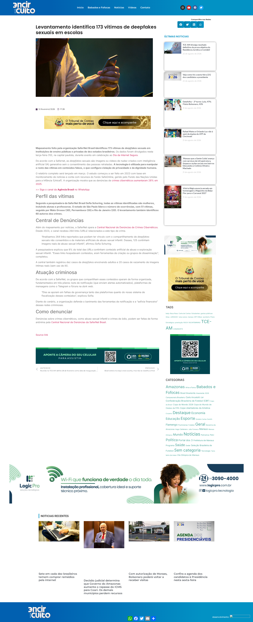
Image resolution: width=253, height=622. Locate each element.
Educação (173, 418)
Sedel (188, 445)
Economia (198, 413)
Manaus (203, 429)
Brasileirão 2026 (202, 393)
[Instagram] (182, 7)
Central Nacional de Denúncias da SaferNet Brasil (78, 322)
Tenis (213, 451)
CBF (202, 397)
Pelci (212, 435)
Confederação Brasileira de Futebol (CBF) (187, 400)
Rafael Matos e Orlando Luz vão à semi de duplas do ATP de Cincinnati (198, 134)
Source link (42, 334)
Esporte (188, 418)
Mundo (178, 434)
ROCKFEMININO (194, 323)
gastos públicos (207, 313)
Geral (200, 424)
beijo (167, 313)
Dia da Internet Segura (125, 155)
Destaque (182, 412)
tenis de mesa (171, 455)
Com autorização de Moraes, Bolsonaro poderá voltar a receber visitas (148, 577)
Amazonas (175, 386)
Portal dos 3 (185, 440)
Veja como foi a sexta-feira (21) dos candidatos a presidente (197, 75)
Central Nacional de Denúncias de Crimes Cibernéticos (127, 227)
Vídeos (132, 7)
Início (80, 7)
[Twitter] (201, 7)
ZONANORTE (178, 329)
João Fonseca (193, 429)
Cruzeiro (169, 413)
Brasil (183, 393)
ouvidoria (206, 317)
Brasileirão (191, 393)
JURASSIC (174, 317)
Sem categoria (187, 450)
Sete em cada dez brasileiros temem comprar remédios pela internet (58, 577)
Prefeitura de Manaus (203, 440)
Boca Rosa (174, 313)
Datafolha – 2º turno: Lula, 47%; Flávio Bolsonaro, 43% (197, 102)
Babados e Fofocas (99, 7)
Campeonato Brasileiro (175, 397)
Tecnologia (205, 451)
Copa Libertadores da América (195, 408)
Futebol (191, 425)
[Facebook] (195, 7)
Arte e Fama (191, 387)
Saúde (180, 445)
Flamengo (171, 424)
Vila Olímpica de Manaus (188, 455)
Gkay (168, 317)
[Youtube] (189, 7)
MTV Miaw (198, 317)
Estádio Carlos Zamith (204, 419)
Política (172, 440)
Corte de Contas (185, 313)
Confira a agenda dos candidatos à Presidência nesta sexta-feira (190, 577)
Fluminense (183, 425)
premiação (179, 323)
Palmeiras (205, 435)
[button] (180, 24)
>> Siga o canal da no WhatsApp (63, 189)
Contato (145, 7)
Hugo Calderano (181, 429)
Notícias (119, 7)
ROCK (185, 323)
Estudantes (196, 313)
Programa (170, 445)
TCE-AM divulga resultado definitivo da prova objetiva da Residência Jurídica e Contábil (196, 47)
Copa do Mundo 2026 (183, 404)
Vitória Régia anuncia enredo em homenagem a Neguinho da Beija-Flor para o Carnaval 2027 (198, 190)
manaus (191, 317)
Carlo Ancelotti (193, 397)
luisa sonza (183, 317)
